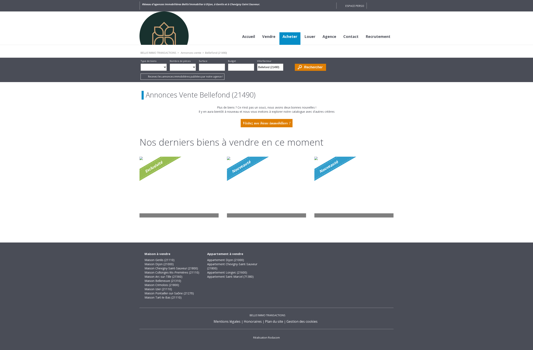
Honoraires (253, 321)
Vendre (268, 36)
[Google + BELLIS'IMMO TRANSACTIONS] (331, 5)
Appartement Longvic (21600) (227, 272)
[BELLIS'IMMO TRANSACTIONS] (170, 28)
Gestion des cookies (302, 321)
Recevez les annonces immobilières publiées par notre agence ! (185, 76)
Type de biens (148, 60)
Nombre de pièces (180, 60)
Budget (232, 60)
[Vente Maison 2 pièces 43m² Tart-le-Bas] (179, 187)
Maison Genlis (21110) (159, 260)
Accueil (248, 36)
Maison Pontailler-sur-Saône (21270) (169, 293)
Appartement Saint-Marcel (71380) (230, 277)
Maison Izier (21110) (158, 289)
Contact (351, 36)
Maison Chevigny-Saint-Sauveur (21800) (171, 268)
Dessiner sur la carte (289, 67)
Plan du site (274, 321)
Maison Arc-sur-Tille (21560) (163, 277)
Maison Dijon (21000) (159, 264)
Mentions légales (227, 321)
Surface (203, 60)
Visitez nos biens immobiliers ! (266, 123)
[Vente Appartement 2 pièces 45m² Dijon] (266, 187)
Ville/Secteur (264, 60)
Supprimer (280, 68)
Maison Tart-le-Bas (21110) (163, 297)
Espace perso (354, 6)
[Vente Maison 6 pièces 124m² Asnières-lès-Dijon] (354, 187)
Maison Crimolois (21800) (161, 285)
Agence (329, 36)
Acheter (290, 36)
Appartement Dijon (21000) (225, 260)
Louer (309, 36)
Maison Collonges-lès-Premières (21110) (171, 272)
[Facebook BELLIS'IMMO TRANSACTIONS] (323, 5)
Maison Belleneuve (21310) (162, 281)
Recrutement (378, 36)
